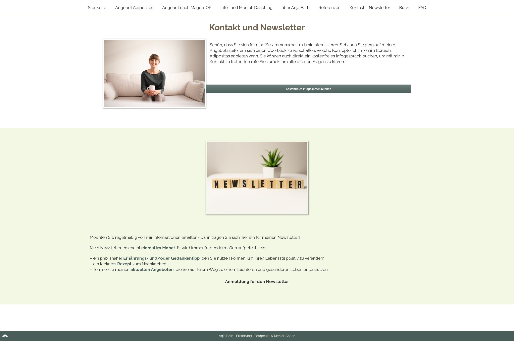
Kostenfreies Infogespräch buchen (308, 89)
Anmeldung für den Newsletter (257, 281)
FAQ (422, 7)
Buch (404, 7)
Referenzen (329, 7)
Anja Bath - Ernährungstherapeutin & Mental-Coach (257, 336)
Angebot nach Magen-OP (186, 7)
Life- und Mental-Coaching (246, 7)
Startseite (97, 7)
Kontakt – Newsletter (370, 7)
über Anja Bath (295, 7)
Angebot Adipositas (134, 7)
